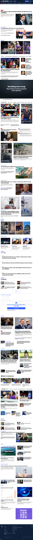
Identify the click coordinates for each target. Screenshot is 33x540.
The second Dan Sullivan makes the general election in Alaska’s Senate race (28, 73)
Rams (9, 102)
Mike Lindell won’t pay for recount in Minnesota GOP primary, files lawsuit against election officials (7, 327)
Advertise (13, 532)
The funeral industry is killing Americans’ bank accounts (12, 166)
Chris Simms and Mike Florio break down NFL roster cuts (15, 125)
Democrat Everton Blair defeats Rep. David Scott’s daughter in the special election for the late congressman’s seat (10, 76)
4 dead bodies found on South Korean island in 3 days (27, 452)
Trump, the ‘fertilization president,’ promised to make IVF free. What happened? (23, 499)
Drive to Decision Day (22, 56)
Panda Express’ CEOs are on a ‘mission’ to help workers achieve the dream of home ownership (16, 182)
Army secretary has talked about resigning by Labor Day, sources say (23, 331)
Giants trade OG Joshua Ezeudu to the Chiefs (29, 413)
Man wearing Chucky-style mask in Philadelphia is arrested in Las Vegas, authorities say (28, 365)
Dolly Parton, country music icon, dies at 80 (26, 424)
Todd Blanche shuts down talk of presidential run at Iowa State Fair (16, 385)
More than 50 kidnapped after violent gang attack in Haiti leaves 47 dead (28, 458)
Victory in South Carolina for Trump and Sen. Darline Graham (10, 70)
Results (27, 56)
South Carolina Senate (8, 56)
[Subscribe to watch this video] (24, 437)
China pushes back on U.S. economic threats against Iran (7, 458)
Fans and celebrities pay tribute (5, 35)
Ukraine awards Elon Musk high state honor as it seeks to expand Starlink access (28, 481)
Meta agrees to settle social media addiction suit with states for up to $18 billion (16, 12)
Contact (5, 527)
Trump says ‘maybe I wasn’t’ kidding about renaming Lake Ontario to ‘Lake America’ (6, 333)
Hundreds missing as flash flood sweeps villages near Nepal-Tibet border (23, 157)
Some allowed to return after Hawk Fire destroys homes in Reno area (9, 361)
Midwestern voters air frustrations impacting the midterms (26, 385)
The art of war (14, 246)
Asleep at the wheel (4, 246)
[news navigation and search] (32, 1)
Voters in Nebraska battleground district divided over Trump (5, 385)
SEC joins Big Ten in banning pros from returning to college (25, 400)
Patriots (23, 102)
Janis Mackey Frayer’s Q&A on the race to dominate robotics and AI (13, 432)
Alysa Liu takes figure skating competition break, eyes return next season (18, 414)
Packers (26, 102)
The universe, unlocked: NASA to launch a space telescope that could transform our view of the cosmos (10, 213)
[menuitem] (11, 1)
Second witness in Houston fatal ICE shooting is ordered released (17, 263)
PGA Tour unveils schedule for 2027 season (8, 413)
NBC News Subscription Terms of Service (17, 527)
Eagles (20, 102)
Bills (17, 102)
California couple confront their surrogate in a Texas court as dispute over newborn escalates (25, 360)
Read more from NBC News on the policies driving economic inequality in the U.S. (7, 172)
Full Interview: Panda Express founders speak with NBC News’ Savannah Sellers (7, 188)
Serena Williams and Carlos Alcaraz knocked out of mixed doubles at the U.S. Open (9, 406)
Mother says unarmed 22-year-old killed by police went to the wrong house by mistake (16, 274)
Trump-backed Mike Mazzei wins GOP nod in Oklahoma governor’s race (28, 60)
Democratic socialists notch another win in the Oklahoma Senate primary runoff (28, 66)
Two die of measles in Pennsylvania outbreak (7, 500)
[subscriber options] (30, 1)
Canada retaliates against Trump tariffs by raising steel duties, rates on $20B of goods (11, 481)
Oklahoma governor (15, 56)
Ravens (11, 102)
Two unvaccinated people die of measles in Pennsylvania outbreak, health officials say (10, 424)
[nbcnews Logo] (2, 526)
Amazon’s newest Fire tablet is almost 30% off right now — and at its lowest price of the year (26, 287)
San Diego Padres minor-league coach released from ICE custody (27, 404)
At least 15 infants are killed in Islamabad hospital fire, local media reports (28, 447)
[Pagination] (29, 377)
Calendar (30, 56)
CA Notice (5, 534)
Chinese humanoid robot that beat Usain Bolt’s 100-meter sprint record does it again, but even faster (8, 437)
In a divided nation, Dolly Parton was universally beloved (12, 28)
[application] (24, 34)
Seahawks (14, 102)
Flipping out (25, 246)
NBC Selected (14, 533)
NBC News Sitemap (14, 528)
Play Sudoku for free (4, 507)
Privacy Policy (6, 532)
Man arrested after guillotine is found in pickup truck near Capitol (26, 371)
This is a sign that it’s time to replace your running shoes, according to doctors (10, 287)
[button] (24, 34)
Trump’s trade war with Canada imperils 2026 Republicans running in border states (10, 344)
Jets (31, 102)
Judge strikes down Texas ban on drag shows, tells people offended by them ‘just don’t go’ (26, 428)
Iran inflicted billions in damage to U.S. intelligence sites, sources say (23, 338)
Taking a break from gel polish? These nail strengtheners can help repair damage (26, 283)
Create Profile (16, 308)
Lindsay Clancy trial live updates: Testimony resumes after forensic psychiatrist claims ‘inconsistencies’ (10, 428)
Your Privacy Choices (8, 533)
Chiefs (29, 102)
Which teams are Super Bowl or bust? (5, 125)
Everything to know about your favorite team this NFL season (10, 117)
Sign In (15, 310)
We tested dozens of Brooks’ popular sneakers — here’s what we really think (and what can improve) (10, 283)
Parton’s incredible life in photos (9, 33)
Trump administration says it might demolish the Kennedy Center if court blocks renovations (23, 342)
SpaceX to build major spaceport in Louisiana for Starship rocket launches (14, 466)
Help (4, 528)
